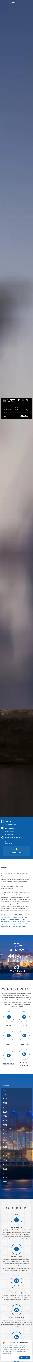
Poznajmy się (16, 853)
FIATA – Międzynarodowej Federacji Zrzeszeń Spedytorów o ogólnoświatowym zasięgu (16, 922)
